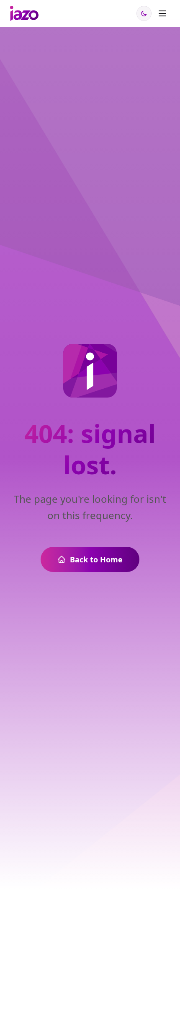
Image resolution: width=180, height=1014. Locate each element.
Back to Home (96, 559)
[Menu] (162, 13)
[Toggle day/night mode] (144, 13)
